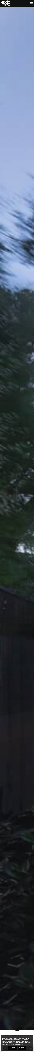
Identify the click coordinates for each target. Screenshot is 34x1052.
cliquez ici (20, 1044)
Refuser (21, 1047)
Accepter (12, 1047)
